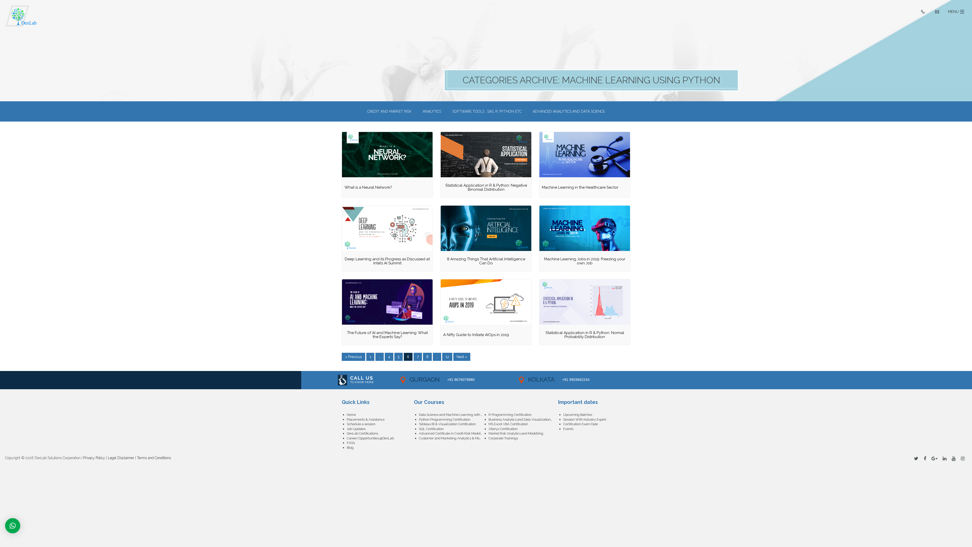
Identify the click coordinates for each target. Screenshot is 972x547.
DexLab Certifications (362, 433)
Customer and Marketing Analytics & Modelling (454, 438)
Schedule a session (361, 424)
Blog (350, 448)
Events (568, 429)
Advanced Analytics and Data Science (569, 111)
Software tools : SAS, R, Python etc (487, 111)
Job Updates (356, 429)
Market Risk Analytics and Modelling (516, 433)
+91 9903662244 (576, 380)
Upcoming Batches (577, 415)
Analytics (432, 111)
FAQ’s (351, 443)
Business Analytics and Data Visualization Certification (523, 419)
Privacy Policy (94, 458)
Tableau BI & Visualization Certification (447, 424)
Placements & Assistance (365, 419)
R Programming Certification (510, 415)
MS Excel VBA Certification (508, 424)
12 (447, 357)
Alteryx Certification (503, 429)
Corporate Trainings (503, 438)
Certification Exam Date (580, 424)
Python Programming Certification (444, 419)
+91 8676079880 (461, 380)
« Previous (353, 357)
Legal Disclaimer (121, 458)
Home (351, 415)
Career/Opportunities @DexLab (370, 438)
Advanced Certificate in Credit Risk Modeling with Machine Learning (454, 433)
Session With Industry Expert (584, 419)
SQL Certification (431, 429)
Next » (462, 357)
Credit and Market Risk (389, 111)
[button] (12, 525)
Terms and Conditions (154, 458)
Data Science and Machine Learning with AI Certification (454, 415)
